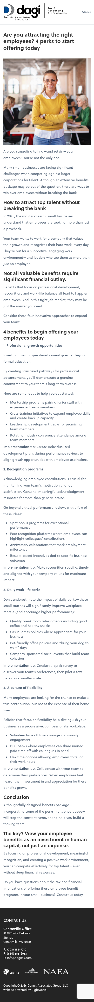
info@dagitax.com (19, 958)
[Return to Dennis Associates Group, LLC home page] (35, 12)
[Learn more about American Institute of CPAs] (11, 972)
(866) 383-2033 (17, 953)
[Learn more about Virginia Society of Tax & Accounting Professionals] (31, 971)
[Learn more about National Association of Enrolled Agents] (56, 972)
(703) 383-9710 (16, 949)
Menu (86, 11)
